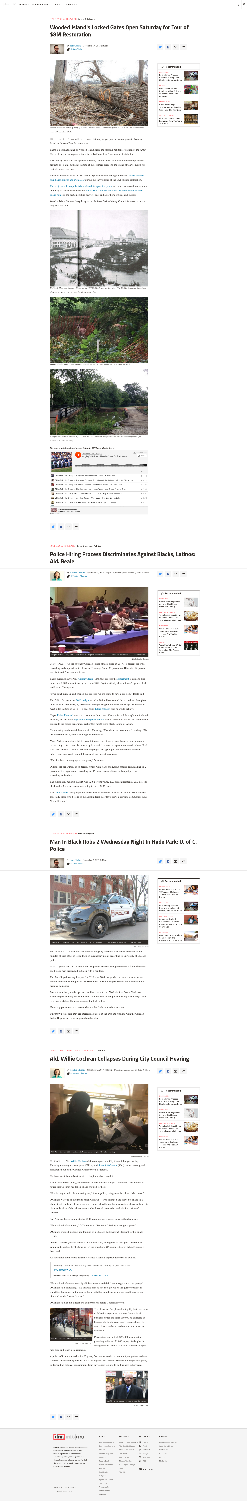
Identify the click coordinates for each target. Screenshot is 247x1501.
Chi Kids (102, 1449)
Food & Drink (104, 1461)
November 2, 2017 (100, 1275)
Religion (102, 1475)
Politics (97, 546)
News (57, 4)
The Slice (123, 1472)
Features (70, 4)
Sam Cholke (75, 45)
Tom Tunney (61, 792)
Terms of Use (58, 1487)
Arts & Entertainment (107, 1442)
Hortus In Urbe (125, 1457)
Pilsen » (162, 86)
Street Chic (123, 1468)
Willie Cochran (79, 1161)
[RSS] (140, 1461)
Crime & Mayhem (84, 546)
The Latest (103, 1483)
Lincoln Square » (167, 612)
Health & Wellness (106, 1464)
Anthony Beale (86, 678)
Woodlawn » (164, 599)
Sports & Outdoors (86, 19)
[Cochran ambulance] (71, 1322)
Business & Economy (107, 1446)
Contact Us (163, 1449)
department (123, 678)
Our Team (163, 1453)
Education (103, 1457)
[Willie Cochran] (126, 1384)
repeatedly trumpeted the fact (89, 719)
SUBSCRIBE (148, 1469)
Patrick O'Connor (108, 1165)
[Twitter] (140, 1442)
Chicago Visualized (126, 1449)
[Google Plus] (140, 1453)
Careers (162, 1457)
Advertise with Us (166, 1446)
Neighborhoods (40, 4)
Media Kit (163, 1461)
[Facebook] (140, 1446)
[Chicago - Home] (9, 4)
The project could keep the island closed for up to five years (81, 186)
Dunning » (163, 932)
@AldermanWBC (62, 1269)
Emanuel (68, 715)
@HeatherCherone (78, 576)
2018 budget (82, 700)
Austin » (163, 642)
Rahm (60, 715)
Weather (102, 1494)
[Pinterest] (140, 1449)
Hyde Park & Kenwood (63, 19)
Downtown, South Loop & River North (73, 1050)
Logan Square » (166, 916)
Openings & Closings (127, 1464)
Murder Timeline (125, 1461)
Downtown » (164, 626)
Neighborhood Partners (168, 1442)
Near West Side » (166, 115)
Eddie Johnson (102, 708)
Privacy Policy (70, 1487)
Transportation (104, 1487)
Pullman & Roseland (62, 546)
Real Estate (103, 1472)
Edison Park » (165, 102)
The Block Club (125, 1453)
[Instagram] (140, 1457)
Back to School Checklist (128, 1442)
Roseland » (164, 72)
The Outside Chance (127, 1446)
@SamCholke (76, 49)
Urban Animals (104, 1490)
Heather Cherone (77, 572)
